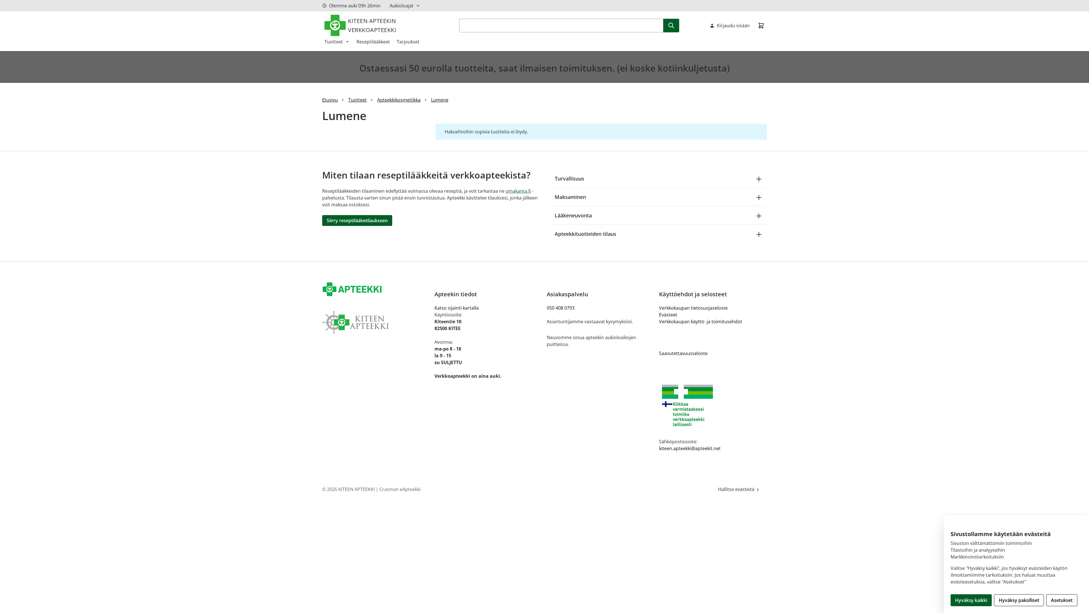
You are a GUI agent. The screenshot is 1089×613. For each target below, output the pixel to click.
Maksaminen (570, 197)
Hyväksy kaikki (971, 600)
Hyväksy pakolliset (1019, 600)
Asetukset (1062, 600)
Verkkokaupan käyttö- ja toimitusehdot (700, 321)
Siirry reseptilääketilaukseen (357, 220)
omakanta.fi (518, 191)
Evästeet (668, 315)
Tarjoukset (408, 42)
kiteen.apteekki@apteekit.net (690, 448)
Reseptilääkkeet (373, 42)
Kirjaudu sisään (733, 25)
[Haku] (671, 25)
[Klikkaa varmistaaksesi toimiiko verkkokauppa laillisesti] (713, 405)
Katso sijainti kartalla (456, 308)
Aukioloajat (401, 6)
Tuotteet (333, 42)
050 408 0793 (561, 308)
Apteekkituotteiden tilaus (585, 233)
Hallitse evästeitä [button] (736, 489)
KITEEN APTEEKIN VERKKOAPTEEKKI (372, 25)
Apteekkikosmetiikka (399, 100)
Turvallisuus (569, 178)
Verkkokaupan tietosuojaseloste (693, 308)
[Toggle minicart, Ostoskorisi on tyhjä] (761, 25)
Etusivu (330, 100)
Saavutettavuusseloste (683, 353)
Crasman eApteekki (400, 489)
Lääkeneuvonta (573, 215)
